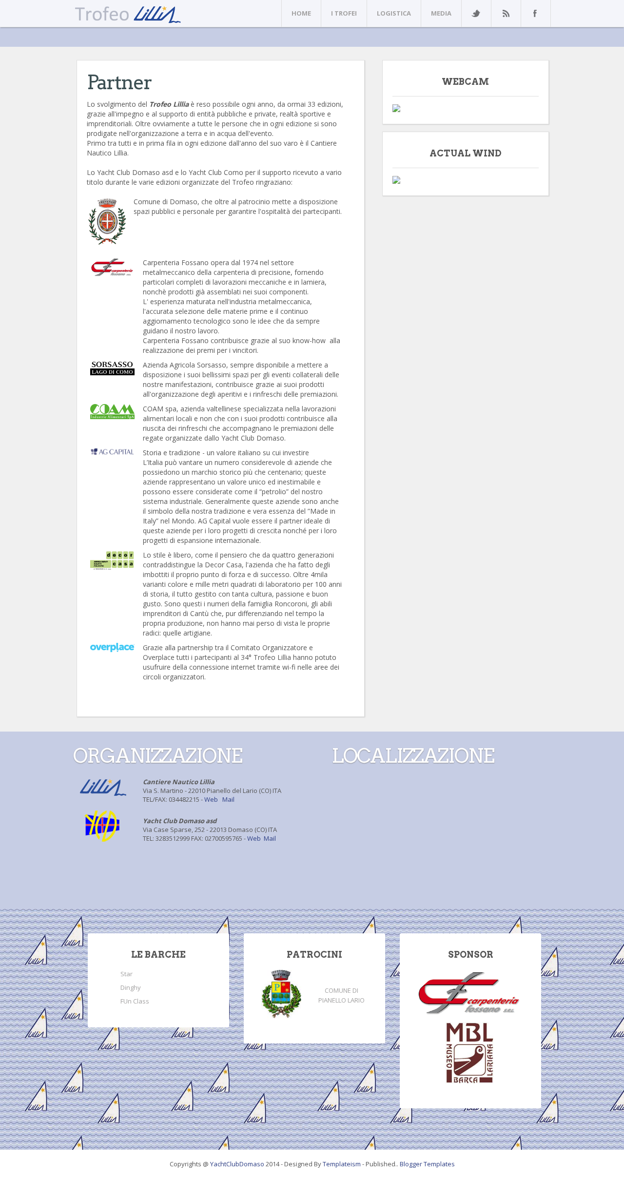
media (441, 13)
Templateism (342, 1163)
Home (301, 13)
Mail (228, 799)
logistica (394, 13)
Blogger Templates (427, 1163)
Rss (505, 13)
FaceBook (534, 13)
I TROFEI (344, 13)
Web (211, 799)
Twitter (475, 13)
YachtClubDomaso (238, 1163)
